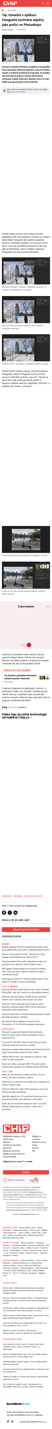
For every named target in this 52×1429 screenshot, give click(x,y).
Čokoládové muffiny (19, 1245)
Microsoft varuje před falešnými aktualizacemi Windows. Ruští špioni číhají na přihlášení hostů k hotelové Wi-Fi (23, 1035)
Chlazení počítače (27, 1260)
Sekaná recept (35, 1250)
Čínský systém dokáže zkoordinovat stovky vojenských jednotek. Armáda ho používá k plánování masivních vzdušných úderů (24, 1290)
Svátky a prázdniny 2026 (17, 1235)
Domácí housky (32, 1253)
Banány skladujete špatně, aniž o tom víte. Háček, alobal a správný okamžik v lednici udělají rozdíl (25, 1355)
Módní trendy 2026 (36, 1235)
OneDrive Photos (9, 1265)
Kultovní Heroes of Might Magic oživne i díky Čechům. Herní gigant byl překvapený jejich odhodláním (26, 1317)
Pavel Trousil (7, 29)
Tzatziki (25, 1250)
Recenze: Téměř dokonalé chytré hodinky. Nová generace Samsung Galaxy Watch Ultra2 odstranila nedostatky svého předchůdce (23, 1007)
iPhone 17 (7, 1273)
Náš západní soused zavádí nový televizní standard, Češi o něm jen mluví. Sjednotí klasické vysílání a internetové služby (24, 972)
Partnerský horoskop (21, 1230)
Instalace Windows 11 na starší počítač (27, 1263)
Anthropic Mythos (27, 1268)
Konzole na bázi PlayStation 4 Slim (17, 1270)
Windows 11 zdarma (10, 1268)
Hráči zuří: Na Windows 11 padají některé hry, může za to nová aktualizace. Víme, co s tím (25, 1324)
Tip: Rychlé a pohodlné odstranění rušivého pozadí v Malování (20, 677)
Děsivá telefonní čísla (27, 1228)
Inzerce (35, 1148)
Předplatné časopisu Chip (14, 1136)
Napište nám (31, 906)
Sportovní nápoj (18, 1248)
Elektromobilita (38, 1270)
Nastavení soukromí (11, 1151)
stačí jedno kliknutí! (19, 92)
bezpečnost (8, 1029)
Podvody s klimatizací (28, 1273)
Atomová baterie (42, 1268)
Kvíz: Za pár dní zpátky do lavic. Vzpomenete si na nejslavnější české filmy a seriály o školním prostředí (23, 1385)
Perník (45, 1250)
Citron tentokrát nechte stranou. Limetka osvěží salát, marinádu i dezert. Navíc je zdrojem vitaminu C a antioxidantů (23, 1346)
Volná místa (8, 1139)
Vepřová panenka (27, 1243)
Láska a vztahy (24, 1233)
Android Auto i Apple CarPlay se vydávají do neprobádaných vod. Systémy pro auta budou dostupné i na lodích (26, 1309)
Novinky (6, 944)
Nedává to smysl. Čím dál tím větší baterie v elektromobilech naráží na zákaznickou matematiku (22, 1332)
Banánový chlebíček (36, 1245)
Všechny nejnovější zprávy (26, 930)
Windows (18, 896)
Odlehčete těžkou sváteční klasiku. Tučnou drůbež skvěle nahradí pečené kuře (25, 1363)
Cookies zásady (9, 1157)
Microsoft (12, 707)
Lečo (6, 1253)
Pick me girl (34, 1230)
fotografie (7, 896)
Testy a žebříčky (10, 986)
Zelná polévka (15, 1250)
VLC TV (16, 1273)
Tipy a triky (11, 10)
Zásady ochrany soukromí (14, 1154)
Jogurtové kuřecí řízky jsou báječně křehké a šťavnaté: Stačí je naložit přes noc (26, 1370)
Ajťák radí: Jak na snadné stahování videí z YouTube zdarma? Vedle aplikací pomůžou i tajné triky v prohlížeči (24, 1106)
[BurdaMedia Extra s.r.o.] (16, 1128)
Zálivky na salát (32, 1248)
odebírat (26, 1172)
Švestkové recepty (17, 1253)
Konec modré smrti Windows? (29, 1265)
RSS (33, 1151)
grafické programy (33, 896)
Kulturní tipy (36, 1233)
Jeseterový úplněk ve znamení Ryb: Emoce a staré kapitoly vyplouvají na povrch (25, 1378)
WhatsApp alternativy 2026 (13, 1238)
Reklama (7, 1142)
